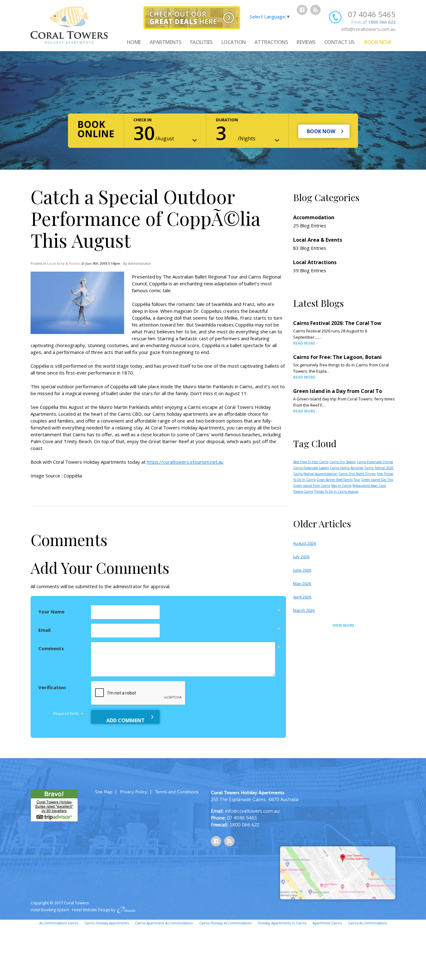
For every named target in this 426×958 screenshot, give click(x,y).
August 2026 (304, 543)
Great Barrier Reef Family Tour (338, 479)
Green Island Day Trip (377, 479)
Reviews (306, 42)
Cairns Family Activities (346, 468)
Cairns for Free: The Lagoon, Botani (337, 357)
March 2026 (304, 610)
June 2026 (302, 570)
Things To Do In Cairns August (336, 491)
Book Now (377, 42)
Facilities (201, 42)
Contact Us (339, 42)
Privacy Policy (133, 792)
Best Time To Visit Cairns (310, 462)
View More (343, 625)
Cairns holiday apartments (180, 414)
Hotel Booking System (50, 909)
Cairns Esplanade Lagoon (311, 468)
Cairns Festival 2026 (379, 468)
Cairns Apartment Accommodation (164, 923)
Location (233, 42)
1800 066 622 (381, 22)
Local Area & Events (63, 263)
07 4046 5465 (371, 14)
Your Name (51, 611)
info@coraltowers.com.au (368, 29)
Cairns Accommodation (367, 923)
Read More (304, 343)
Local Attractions (314, 262)
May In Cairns (341, 485)
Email (44, 630)
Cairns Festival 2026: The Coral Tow (337, 323)
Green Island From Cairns (311, 485)
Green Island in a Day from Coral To (337, 391)
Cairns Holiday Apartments (107, 923)
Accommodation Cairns (58, 923)
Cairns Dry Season (342, 462)
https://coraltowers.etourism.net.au (185, 462)
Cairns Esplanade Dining (375, 462)
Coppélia (73, 475)
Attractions (271, 42)
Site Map (103, 792)
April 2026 (302, 597)
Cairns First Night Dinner (357, 474)
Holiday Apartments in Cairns (282, 923)
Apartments (166, 42)
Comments (51, 648)
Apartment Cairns (327, 923)
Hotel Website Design (91, 909)
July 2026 (301, 556)
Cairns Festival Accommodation (315, 474)
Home (134, 42)
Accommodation (313, 217)
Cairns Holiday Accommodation (225, 923)
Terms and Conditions (176, 792)
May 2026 (302, 583)
